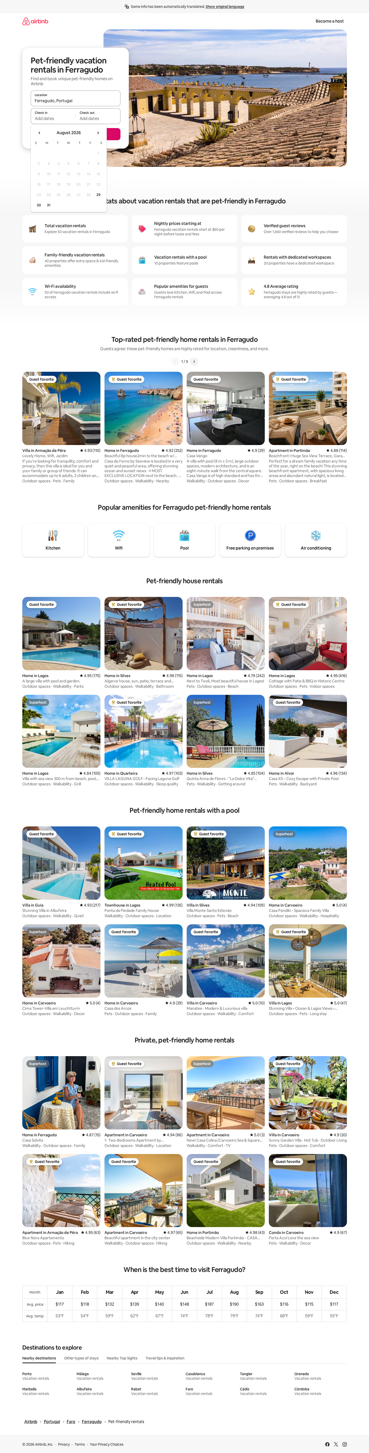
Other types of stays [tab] (81, 1358)
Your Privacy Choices (107, 1444)
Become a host (330, 21)
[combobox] (75, 101)
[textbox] (53, 118)
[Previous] (175, 362)
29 (98, 194)
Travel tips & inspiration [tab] (165, 1358)
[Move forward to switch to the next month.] (97, 132)
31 (48, 205)
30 (39, 205)
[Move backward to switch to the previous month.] (39, 132)
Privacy (64, 1444)
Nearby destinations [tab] (39, 1358)
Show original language (225, 6)
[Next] (194, 362)
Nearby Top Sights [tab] (122, 1358)
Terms (80, 1444)
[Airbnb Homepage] (35, 21)
